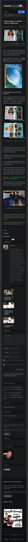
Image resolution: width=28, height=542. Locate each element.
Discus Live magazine (17, 147)
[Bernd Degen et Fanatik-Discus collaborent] (14, 35)
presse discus (22, 26)
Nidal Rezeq (5, 395)
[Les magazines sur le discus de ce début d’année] (8, 292)
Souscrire (7, 434)
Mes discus (15, 538)
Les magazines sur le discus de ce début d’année (8, 298)
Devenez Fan (7, 438)
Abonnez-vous (8, 496)
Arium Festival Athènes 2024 (15, 387)
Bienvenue (6, 538)
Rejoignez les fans (8, 501)
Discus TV (16, 540)
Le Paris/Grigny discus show (15, 177)
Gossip (11, 540)
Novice (19, 538)
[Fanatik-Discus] (14, 6)
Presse (23, 538)
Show (10, 538)
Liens (21, 540)
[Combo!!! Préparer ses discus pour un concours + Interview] (8, 306)
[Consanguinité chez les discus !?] (8, 320)
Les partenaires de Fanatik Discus (10, 415)
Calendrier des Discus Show (8, 407)
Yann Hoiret (6, 26)
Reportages (6, 540)
